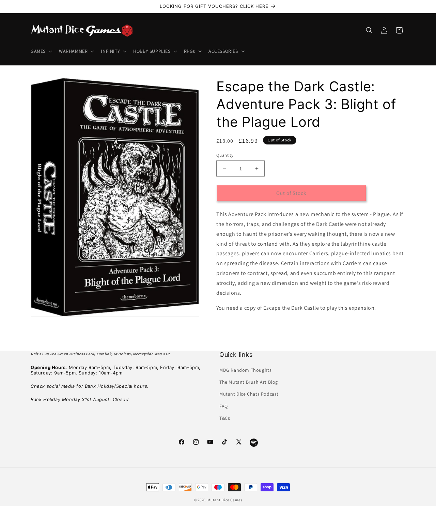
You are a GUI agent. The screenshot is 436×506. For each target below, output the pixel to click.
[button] (41, 51)
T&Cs (224, 418)
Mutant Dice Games (224, 499)
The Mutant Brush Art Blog (248, 382)
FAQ (223, 406)
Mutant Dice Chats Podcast (249, 394)
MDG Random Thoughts (245, 370)
